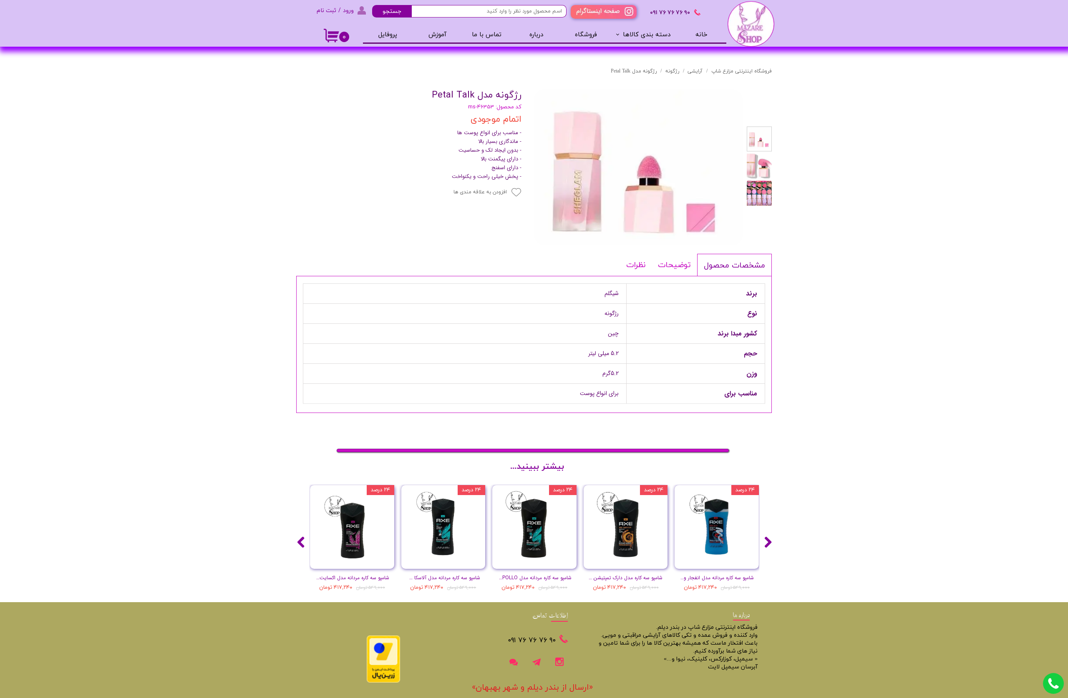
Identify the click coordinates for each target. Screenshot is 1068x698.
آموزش (437, 34)
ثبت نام (326, 10)
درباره (536, 34)
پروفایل (387, 34)
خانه (701, 34)
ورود (348, 10)
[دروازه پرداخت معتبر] (383, 681)
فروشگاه (586, 34)
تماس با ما (486, 34)
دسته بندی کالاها (646, 34)
